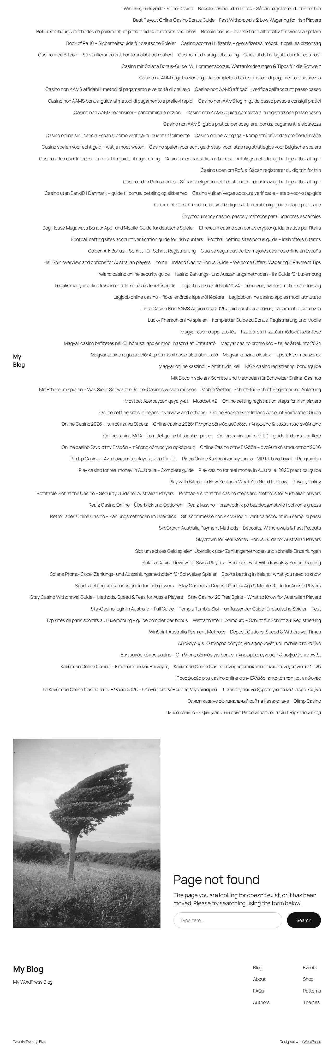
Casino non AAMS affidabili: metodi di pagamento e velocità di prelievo (117, 89)
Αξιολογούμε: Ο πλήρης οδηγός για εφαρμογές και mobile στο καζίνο (249, 643)
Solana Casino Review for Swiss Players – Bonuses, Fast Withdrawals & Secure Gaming (231, 562)
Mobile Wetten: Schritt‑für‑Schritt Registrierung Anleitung (261, 389)
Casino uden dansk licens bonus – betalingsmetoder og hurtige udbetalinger (243, 158)
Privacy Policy (307, 481)
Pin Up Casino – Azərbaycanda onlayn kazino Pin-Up (123, 458)
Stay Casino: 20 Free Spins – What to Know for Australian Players (254, 597)
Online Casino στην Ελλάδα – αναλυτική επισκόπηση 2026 (260, 447)
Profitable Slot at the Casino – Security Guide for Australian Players (105, 493)
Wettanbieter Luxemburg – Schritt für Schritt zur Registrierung (257, 620)
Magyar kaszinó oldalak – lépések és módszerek (272, 354)
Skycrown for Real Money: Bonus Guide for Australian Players (258, 539)
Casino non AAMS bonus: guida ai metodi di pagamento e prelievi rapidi (120, 101)
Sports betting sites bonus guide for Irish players (124, 585)
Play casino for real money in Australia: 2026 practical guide (260, 470)
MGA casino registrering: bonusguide (283, 366)
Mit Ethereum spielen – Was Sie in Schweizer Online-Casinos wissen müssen (117, 389)
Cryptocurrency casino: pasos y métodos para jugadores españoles (251, 216)
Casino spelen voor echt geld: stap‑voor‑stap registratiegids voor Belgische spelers (235, 147)
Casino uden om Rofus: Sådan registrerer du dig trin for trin (261, 170)
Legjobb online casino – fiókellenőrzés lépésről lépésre (169, 297)
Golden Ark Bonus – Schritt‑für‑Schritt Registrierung (142, 251)
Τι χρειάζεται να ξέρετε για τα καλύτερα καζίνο (271, 689)
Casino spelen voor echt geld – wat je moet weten (93, 147)
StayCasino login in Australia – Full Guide (132, 609)
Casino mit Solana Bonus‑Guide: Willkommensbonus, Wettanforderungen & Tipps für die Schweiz (221, 66)
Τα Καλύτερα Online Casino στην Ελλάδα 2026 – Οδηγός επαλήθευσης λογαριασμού (129, 689)
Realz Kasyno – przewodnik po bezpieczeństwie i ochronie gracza (254, 505)
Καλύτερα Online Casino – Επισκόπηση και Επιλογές (115, 666)
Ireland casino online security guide (134, 274)
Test (316, 609)
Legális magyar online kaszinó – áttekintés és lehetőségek (114, 285)
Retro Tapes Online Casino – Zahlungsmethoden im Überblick (113, 516)
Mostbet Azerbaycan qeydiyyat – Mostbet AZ (171, 401)
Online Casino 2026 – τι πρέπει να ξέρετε (105, 424)
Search (304, 920)
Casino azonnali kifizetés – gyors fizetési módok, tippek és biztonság (251, 43)
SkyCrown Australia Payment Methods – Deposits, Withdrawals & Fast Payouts (240, 528)
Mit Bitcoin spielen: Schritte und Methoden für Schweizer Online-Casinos (246, 378)
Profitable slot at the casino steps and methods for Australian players (250, 493)
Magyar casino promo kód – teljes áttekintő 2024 (270, 343)
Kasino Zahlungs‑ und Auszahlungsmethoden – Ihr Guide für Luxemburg (248, 274)
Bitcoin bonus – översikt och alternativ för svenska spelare (261, 31)
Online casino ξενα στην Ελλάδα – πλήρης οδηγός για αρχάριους (128, 447)
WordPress (312, 1041)
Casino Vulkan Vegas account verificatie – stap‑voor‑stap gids (256, 193)
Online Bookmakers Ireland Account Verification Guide (265, 412)
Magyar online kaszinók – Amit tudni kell (199, 366)
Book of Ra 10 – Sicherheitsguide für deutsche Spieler (121, 43)
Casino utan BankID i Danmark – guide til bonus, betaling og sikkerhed (116, 193)
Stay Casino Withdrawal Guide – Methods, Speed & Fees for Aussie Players (106, 597)
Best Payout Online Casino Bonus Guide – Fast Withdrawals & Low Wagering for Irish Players (227, 20)
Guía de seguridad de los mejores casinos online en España (261, 251)
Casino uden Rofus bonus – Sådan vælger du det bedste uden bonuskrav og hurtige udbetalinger (222, 181)
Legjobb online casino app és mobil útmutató (275, 297)
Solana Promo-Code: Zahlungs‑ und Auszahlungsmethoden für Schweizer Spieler (133, 574)
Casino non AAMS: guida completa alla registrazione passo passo (254, 112)
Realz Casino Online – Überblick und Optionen (135, 505)
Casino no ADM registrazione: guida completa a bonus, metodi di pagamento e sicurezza (230, 77)
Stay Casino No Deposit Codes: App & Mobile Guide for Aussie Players (250, 585)
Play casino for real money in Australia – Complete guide (136, 470)
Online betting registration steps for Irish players (271, 401)
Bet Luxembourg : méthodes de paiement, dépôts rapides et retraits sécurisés (116, 31)
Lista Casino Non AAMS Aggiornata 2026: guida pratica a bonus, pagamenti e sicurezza (231, 308)
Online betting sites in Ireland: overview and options (152, 412)
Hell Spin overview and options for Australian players (97, 262)
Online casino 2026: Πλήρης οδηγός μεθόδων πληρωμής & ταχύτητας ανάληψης (237, 424)
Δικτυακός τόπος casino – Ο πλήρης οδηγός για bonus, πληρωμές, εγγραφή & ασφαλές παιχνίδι (221, 654)
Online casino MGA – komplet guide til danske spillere (157, 435)
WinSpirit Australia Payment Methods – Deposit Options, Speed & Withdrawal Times (235, 632)
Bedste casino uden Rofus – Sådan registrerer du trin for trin (259, 8)
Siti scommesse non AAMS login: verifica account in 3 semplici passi (251, 516)
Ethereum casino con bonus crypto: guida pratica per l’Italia (260, 228)
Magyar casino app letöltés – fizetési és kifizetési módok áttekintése (251, 331)
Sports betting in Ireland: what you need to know (271, 574)
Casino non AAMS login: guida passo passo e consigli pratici (259, 101)
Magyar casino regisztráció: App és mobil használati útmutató (154, 354)
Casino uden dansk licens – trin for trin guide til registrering (99, 158)
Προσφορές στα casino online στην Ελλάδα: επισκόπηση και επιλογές (248, 678)
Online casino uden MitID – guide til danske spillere (269, 435)
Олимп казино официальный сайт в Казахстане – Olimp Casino (254, 701)
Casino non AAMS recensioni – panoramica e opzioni (128, 112)
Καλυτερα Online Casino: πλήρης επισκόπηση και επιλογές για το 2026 (247, 666)
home (161, 262)
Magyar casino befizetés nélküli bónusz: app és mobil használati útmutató (140, 343)
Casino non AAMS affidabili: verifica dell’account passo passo (258, 89)
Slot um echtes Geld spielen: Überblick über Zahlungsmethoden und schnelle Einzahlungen (228, 551)
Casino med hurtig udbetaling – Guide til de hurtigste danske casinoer (249, 54)
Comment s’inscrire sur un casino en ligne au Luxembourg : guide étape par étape (237, 204)
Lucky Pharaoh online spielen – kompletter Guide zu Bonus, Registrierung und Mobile (234, 320)
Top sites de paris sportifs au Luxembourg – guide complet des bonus (117, 620)
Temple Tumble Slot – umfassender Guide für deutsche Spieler (243, 609)
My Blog (19, 360)
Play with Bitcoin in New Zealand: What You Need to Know (228, 481)
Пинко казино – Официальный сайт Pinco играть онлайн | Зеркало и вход (243, 712)
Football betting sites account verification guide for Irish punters (137, 239)
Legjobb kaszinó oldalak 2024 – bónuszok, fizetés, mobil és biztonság (250, 285)
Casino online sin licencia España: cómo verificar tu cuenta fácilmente (118, 135)
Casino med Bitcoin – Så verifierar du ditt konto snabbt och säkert (105, 54)
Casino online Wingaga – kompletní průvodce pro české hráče (258, 135)
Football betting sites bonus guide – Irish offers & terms (264, 239)
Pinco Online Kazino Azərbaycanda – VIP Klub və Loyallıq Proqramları (251, 458)
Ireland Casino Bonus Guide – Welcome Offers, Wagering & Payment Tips (246, 262)
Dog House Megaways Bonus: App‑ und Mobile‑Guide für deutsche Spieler (118, 228)
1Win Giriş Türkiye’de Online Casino (157, 8)
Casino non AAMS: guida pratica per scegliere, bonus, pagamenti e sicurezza (242, 124)
